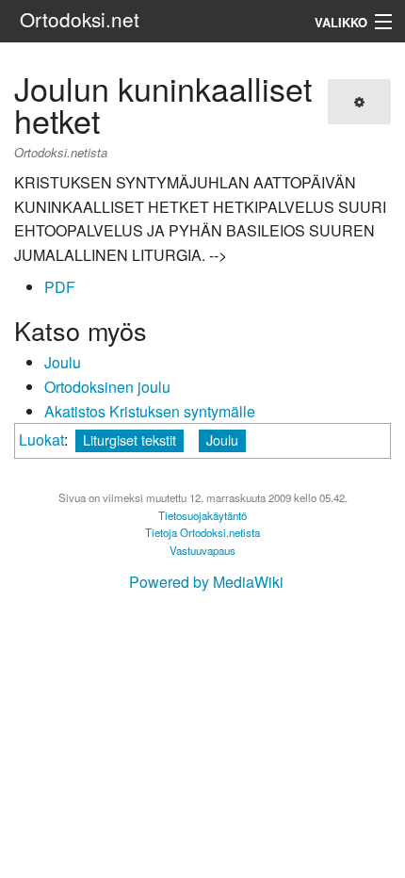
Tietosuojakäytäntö (202, 515)
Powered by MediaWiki (206, 582)
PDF (59, 287)
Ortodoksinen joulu (107, 387)
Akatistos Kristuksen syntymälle (149, 411)
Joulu (62, 362)
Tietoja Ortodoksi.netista (202, 532)
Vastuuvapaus (202, 550)
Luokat (41, 439)
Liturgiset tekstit (129, 439)
